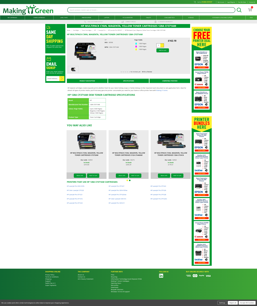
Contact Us (252, 2)
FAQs (112, 275)
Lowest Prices (131, 22)
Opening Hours (116, 283)
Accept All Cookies (247, 303)
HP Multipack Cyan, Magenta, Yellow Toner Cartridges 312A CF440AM (128, 154)
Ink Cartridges (12, 17)
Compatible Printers (169, 81)
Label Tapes (64, 17)
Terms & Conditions (52, 277)
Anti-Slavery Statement (85, 279)
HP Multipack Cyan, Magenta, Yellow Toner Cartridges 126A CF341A (170, 154)
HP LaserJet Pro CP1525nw (117, 195)
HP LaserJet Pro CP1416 (75, 199)
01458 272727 (204, 2)
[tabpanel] (87, 154)
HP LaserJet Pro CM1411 (117, 203)
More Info (80, 175)
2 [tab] (130, 180)
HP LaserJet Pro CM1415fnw (118, 190)
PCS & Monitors (128, 17)
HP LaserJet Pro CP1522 (158, 186)
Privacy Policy (49, 275)
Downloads (114, 287)
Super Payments (50, 285)
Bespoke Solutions (117, 289)
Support (48, 281)
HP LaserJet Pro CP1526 (158, 190)
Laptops (106, 17)
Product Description (87, 81)
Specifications (128, 81)
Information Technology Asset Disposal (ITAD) (126, 279)
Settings (222, 303)
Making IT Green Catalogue (120, 281)
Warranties (114, 285)
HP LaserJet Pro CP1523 (75, 203)
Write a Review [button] (147, 72)
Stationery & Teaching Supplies (222, 17)
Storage (191, 17)
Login (228, 2)
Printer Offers (86, 17)
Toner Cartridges (39, 17)
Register (233, 2)
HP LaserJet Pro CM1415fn (75, 186)
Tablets (148, 17)
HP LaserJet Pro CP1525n (158, 199)
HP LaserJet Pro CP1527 (116, 186)
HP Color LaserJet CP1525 (75, 190)
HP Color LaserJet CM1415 (117, 199)
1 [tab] (127, 180)
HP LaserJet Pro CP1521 (75, 195)
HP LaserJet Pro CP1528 (158, 195)
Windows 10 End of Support (120, 292)
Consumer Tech (169, 17)
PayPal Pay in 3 (50, 283)
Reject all (232, 303)
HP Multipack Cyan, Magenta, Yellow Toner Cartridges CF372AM (86, 154)
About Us (81, 275)
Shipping (48, 279)
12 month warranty (165, 22)
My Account (221, 2)
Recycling (114, 277)
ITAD (251, 17)
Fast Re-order (242, 2)
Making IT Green (161, 90)
